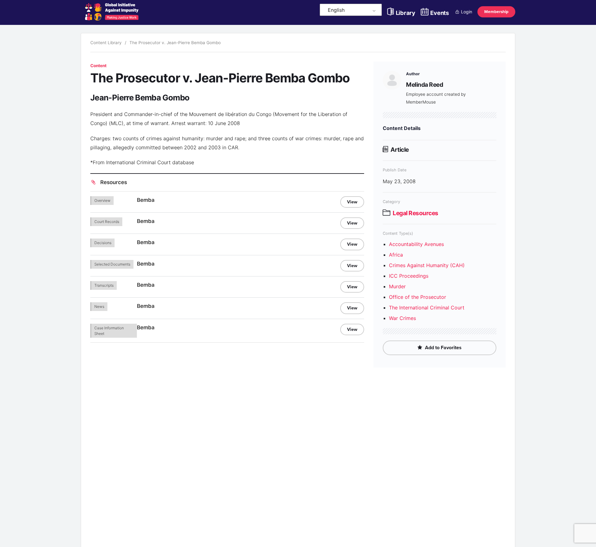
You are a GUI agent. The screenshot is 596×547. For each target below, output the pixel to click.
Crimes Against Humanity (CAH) (427, 265)
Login (466, 11)
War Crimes (402, 318)
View (352, 202)
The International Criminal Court (426, 307)
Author (413, 74)
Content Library (106, 42)
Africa (396, 255)
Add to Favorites (443, 348)
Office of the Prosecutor (417, 297)
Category (391, 201)
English (336, 10)
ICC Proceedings (408, 276)
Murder (397, 286)
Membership (496, 11)
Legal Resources (415, 213)
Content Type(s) (398, 233)
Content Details (402, 128)
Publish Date (394, 170)
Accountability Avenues (416, 244)
